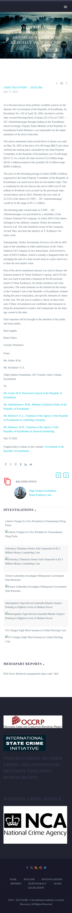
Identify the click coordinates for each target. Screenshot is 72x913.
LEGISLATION (36, 888)
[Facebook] (5, 464)
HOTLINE (37, 87)
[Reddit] (30, 464)
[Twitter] (10, 464)
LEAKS (58, 883)
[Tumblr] (20, 464)
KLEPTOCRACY (37, 883)
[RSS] (36, 867)
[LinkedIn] (25, 464)
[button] (58, 475)
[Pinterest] (15, 464)
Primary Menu (65, 6)
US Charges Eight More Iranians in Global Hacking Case (35, 630)
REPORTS (16, 883)
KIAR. (13, 879)
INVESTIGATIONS (52, 879)
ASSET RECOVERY (15, 87)
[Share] (40, 867)
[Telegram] (44, 867)
